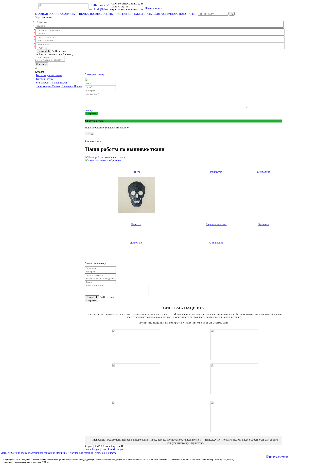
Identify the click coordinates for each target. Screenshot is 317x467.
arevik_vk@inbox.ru (100, 9)
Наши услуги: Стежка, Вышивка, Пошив (59, 86)
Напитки (136, 224)
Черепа (136, 171)
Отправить (41, 64)
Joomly (89, 110)
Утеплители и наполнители (51, 82)
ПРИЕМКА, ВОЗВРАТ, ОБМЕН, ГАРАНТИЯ (101, 13)
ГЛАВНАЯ (41, 13)
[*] (159, 22)
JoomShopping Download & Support (104, 449)
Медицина (62, 452)
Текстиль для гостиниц (49, 75)
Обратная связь (153, 8)
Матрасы (5, 452)
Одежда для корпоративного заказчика (33, 452)
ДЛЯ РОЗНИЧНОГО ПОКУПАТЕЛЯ (175, 13)
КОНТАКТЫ (135, 13)
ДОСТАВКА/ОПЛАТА (62, 13)
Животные (136, 242)
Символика (263, 171)
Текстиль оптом (44, 79)
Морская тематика (216, 224)
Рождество (216, 171)
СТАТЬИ (148, 13)
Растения (263, 224)
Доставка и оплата (105, 452)
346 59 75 (99, 5)
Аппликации (216, 242)
